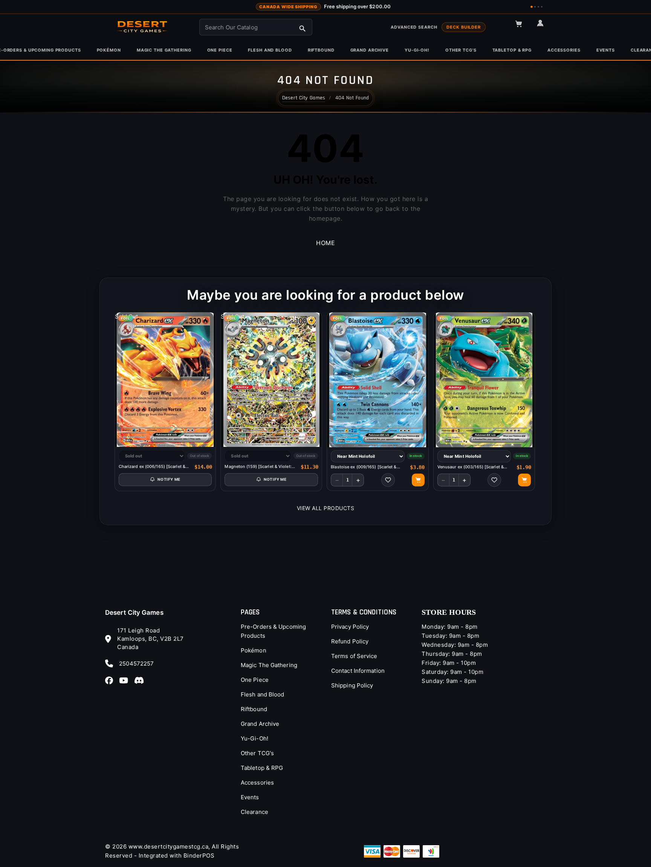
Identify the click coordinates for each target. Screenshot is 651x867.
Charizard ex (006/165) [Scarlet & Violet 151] (152, 466)
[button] (522, 27)
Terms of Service (354, 656)
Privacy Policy (350, 626)
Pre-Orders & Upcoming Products (273, 631)
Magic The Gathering (269, 665)
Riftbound (254, 709)
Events (250, 797)
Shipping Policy (352, 685)
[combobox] (256, 27)
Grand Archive (260, 723)
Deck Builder (463, 27)
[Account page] (543, 26)
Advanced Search (414, 27)
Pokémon (253, 650)
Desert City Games (134, 612)
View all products (326, 508)
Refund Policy (349, 641)
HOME (325, 243)
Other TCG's (257, 753)
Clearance (254, 811)
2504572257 (136, 663)
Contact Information (358, 670)
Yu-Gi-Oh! (254, 738)
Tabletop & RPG (262, 767)
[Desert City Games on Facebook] (111, 680)
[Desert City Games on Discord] (141, 680)
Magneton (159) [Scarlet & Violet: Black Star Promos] (258, 466)
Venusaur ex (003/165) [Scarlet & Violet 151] (470, 467)
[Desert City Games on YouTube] (126, 680)
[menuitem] (108, 50)
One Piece (255, 679)
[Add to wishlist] (388, 480)
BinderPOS (199, 855)
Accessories (257, 782)
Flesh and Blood (262, 694)
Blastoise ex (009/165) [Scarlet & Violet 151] (363, 467)
